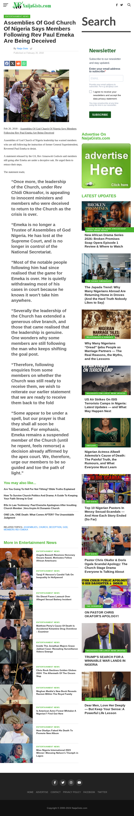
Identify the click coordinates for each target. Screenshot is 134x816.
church (43, 527)
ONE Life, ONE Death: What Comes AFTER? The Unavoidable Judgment (39, 516)
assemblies (31, 527)
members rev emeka (16, 529)
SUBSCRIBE (100, 114)
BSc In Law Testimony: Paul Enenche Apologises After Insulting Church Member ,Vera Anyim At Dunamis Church (40, 507)
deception (55, 527)
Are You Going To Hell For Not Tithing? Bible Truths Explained (39, 489)
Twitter (102, 792)
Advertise (42, 792)
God (65, 527)
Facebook (89, 792)
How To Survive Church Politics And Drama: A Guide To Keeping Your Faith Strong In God (40, 497)
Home (30, 792)
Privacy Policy (72, 792)
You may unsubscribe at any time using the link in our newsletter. (103, 104)
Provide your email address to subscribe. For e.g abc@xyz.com (103, 86)
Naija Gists (22, 48)
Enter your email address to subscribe (104, 70)
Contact (56, 792)
